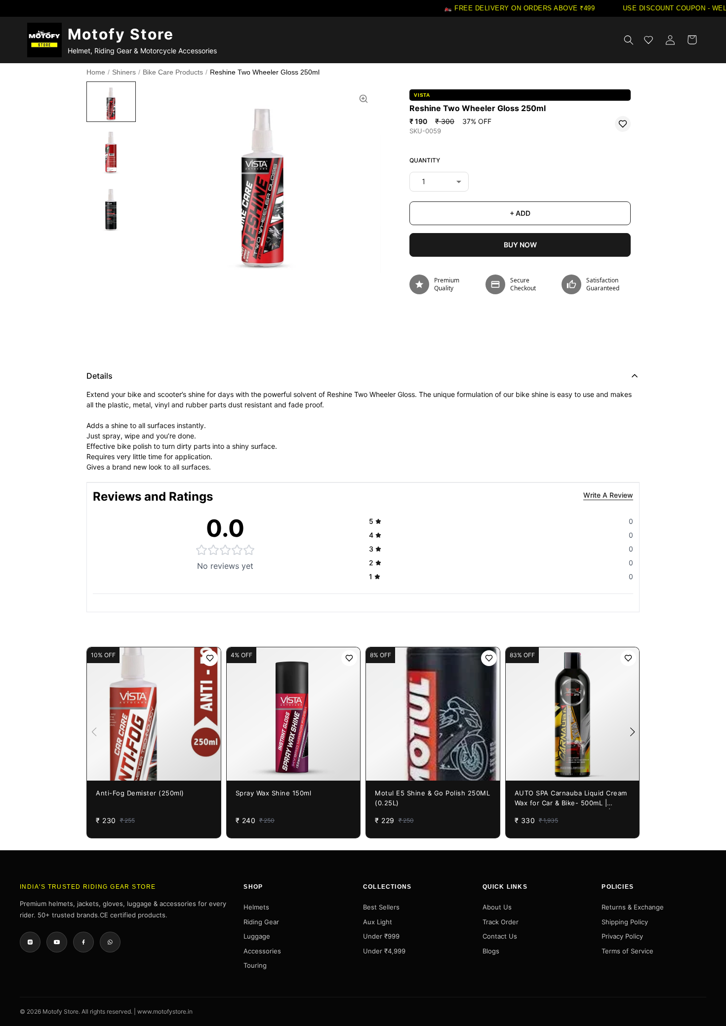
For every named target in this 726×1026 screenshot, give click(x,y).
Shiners (124, 72)
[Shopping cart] (692, 40)
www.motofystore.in (165, 1011)
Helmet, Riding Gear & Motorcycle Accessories (142, 50)
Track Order (501, 922)
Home (95, 72)
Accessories (262, 951)
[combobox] (439, 182)
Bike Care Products (173, 72)
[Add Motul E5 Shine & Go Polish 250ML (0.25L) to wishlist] (489, 658)
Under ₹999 (381, 936)
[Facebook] (83, 942)
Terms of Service (627, 951)
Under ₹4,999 (384, 951)
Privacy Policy (622, 936)
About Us (497, 907)
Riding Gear (261, 922)
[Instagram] (30, 942)
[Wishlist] (648, 40)
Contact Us (500, 936)
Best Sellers (381, 907)
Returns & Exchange (633, 907)
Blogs (491, 951)
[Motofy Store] (44, 40)
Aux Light (377, 922)
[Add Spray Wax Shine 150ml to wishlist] (349, 658)
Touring (255, 965)
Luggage (256, 936)
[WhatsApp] (110, 942)
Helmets (256, 907)
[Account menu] (670, 40)
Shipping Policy (625, 922)
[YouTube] (56, 942)
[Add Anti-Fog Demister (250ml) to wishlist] (210, 658)
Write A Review (608, 495)
